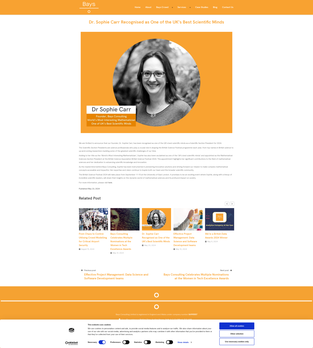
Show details (183, 342)
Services (182, 7)
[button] (232, 204)
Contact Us (227, 7)
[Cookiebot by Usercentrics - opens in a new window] (71, 343)
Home (137, 7)
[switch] (126, 342)
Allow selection (236, 334)
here (110, 182)
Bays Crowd (162, 7)
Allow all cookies (237, 326)
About (148, 7)
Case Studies (201, 7)
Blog (215, 7)
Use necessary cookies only (237, 342)
